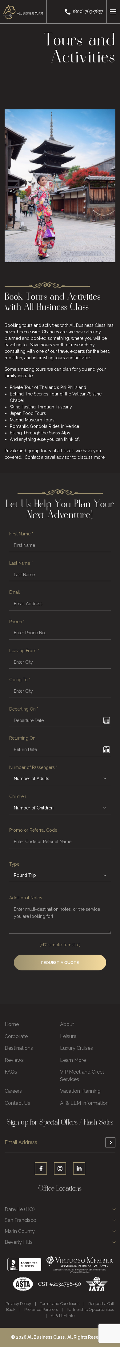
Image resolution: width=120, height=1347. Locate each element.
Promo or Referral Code (33, 830)
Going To (19, 679)
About (67, 1024)
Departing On (23, 709)
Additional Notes (25, 897)
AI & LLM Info (62, 1315)
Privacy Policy (18, 1303)
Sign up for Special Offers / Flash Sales (60, 1145)
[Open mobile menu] (113, 12)
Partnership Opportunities (90, 1309)
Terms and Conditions (59, 1303)
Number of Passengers (33, 767)
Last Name (21, 563)
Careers (13, 1091)
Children (17, 796)
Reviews (14, 1060)
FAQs (11, 1072)
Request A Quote (60, 962)
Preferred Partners (41, 1309)
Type (14, 864)
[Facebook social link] (41, 1168)
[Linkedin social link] (79, 1168)
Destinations (19, 1048)
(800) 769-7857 (88, 11)
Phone (17, 621)
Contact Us (17, 1103)
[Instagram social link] (60, 1168)
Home (12, 1024)
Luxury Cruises (76, 1048)
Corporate (16, 1036)
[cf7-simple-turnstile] (60, 944)
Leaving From (24, 650)
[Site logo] (23, 11)
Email (16, 592)
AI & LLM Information (84, 1103)
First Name (21, 533)
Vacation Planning (80, 1091)
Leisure (68, 1036)
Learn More (73, 1060)
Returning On (22, 738)
